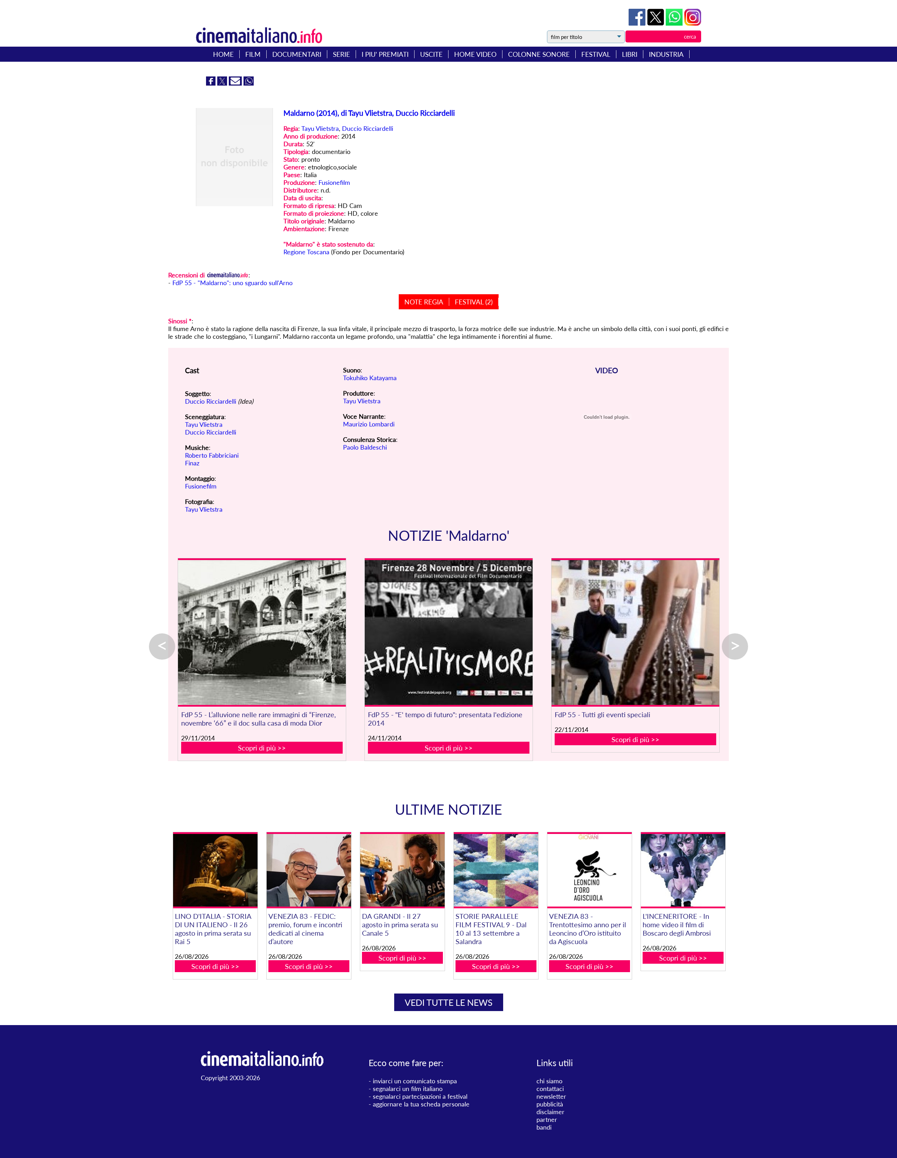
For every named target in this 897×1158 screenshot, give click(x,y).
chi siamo (549, 1081)
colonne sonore (539, 54)
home (223, 54)
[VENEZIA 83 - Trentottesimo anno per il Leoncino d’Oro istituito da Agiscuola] (589, 870)
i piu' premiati (385, 54)
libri (629, 54)
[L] (683, 870)
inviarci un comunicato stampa (415, 1081)
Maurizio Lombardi (369, 424)
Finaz (192, 463)
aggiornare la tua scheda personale (421, 1104)
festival (595, 54)
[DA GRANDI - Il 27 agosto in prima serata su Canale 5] (402, 870)
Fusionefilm (334, 182)
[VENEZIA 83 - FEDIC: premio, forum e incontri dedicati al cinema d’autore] (309, 870)
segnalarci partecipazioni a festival (420, 1096)
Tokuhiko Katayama (370, 378)
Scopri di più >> (262, 747)
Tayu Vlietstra (320, 128)
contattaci (550, 1088)
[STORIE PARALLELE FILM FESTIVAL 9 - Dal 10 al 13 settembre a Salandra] (496, 870)
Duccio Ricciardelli (367, 128)
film (253, 54)
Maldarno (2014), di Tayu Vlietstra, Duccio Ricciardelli (369, 112)
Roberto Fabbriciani (212, 455)
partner (546, 1119)
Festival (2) (474, 302)
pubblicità (549, 1104)
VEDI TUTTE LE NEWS (449, 1002)
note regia (423, 302)
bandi (544, 1127)
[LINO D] (215, 870)
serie (341, 54)
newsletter (551, 1096)
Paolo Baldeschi (365, 447)
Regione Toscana (306, 252)
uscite (431, 54)
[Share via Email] (236, 83)
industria (666, 54)
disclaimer (550, 1112)
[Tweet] (656, 23)
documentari (296, 54)
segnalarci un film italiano (408, 1088)
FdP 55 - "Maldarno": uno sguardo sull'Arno (232, 283)
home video (475, 54)
